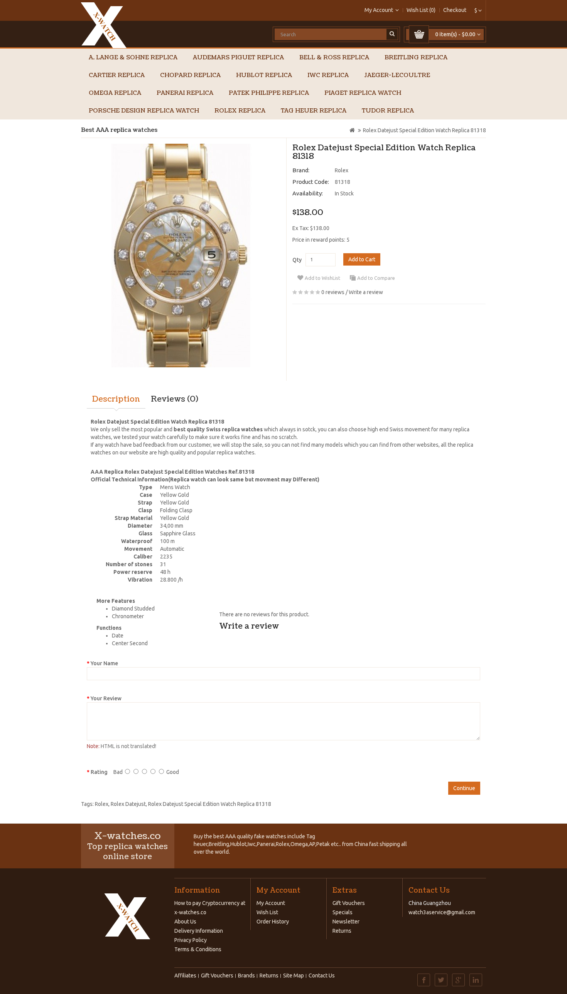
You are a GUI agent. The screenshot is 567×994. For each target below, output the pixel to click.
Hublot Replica (264, 75)
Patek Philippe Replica (269, 93)
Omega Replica (115, 93)
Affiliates (185, 975)
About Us (185, 921)
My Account (270, 903)
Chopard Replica (190, 75)
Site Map (293, 975)
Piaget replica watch (362, 93)
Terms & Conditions (197, 949)
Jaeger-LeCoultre (397, 75)
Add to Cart (361, 259)
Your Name (104, 663)
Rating (99, 772)
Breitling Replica (416, 58)
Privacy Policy (190, 940)
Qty (297, 260)
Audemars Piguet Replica (238, 58)
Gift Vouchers (348, 903)
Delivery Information (198, 931)
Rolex (341, 170)
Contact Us (322, 975)
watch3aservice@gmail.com (441, 912)
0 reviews (332, 292)
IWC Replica (328, 75)
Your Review (106, 698)
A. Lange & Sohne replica (133, 58)
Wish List (267, 912)
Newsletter (345, 921)
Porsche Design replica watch (144, 111)
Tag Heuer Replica (313, 111)
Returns (341, 931)
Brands (246, 975)
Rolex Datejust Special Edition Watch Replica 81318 (424, 130)
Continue (464, 788)
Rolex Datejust (128, 804)
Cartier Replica (117, 75)
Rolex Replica (239, 111)
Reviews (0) (174, 399)
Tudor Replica (388, 111)
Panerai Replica (185, 93)
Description (116, 399)
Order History (272, 921)
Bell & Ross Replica (334, 58)
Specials (342, 912)
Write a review (366, 292)
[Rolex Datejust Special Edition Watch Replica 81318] (180, 255)
